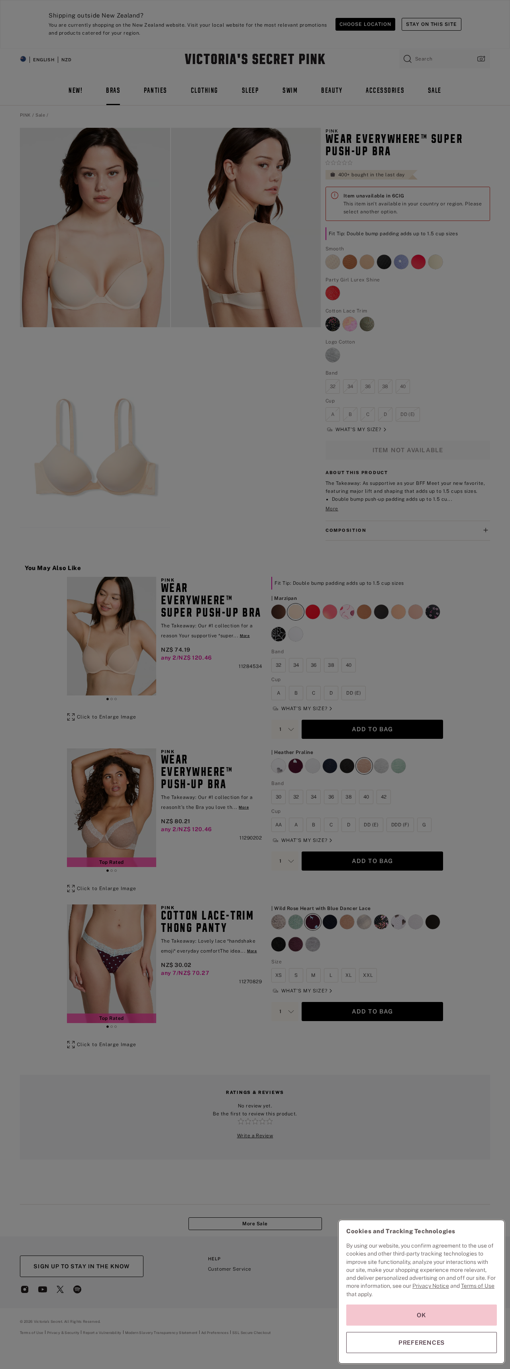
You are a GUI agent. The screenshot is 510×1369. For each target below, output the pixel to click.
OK (421, 1315)
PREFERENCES (421, 1342)
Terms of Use (477, 1286)
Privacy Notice (430, 1286)
